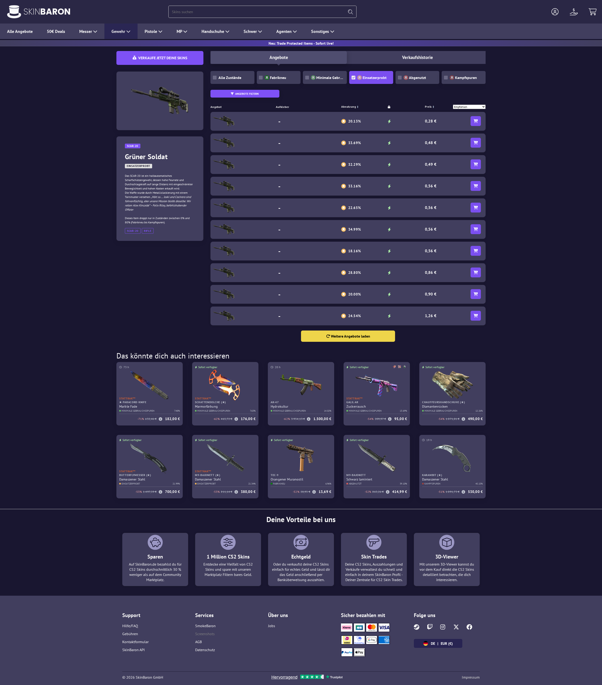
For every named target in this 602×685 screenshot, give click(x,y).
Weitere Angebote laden (350, 336)
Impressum (471, 677)
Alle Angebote (20, 31)
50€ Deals (56, 31)
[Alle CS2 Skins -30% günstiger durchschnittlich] (14, 12)
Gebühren (130, 633)
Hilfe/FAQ (130, 625)
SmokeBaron (205, 625)
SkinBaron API (133, 649)
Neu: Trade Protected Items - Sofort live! (301, 43)
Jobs (271, 625)
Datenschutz (205, 649)
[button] (555, 12)
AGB (198, 641)
